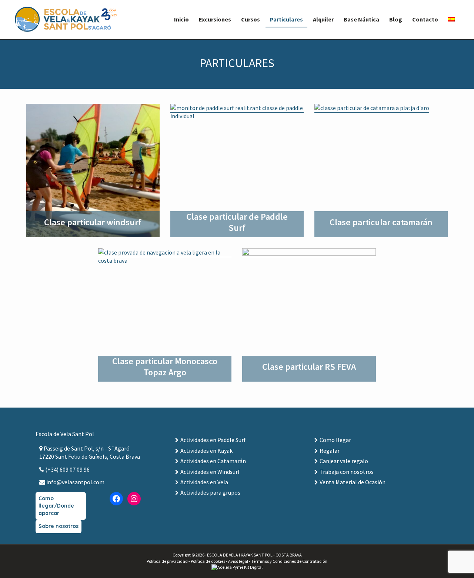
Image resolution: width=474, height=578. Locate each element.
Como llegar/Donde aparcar (56, 505)
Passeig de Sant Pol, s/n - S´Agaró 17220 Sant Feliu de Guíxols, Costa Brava (89, 452)
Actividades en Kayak (206, 450)
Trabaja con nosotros (347, 471)
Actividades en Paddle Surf (213, 440)
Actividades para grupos (210, 492)
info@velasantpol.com (74, 482)
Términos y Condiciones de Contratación (289, 561)
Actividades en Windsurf (210, 471)
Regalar (330, 450)
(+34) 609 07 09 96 (67, 469)
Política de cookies (208, 561)
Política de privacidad (167, 561)
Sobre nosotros (59, 526)
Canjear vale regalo (344, 461)
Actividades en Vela (204, 482)
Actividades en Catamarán (213, 461)
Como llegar (335, 440)
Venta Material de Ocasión (352, 482)
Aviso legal (238, 561)
